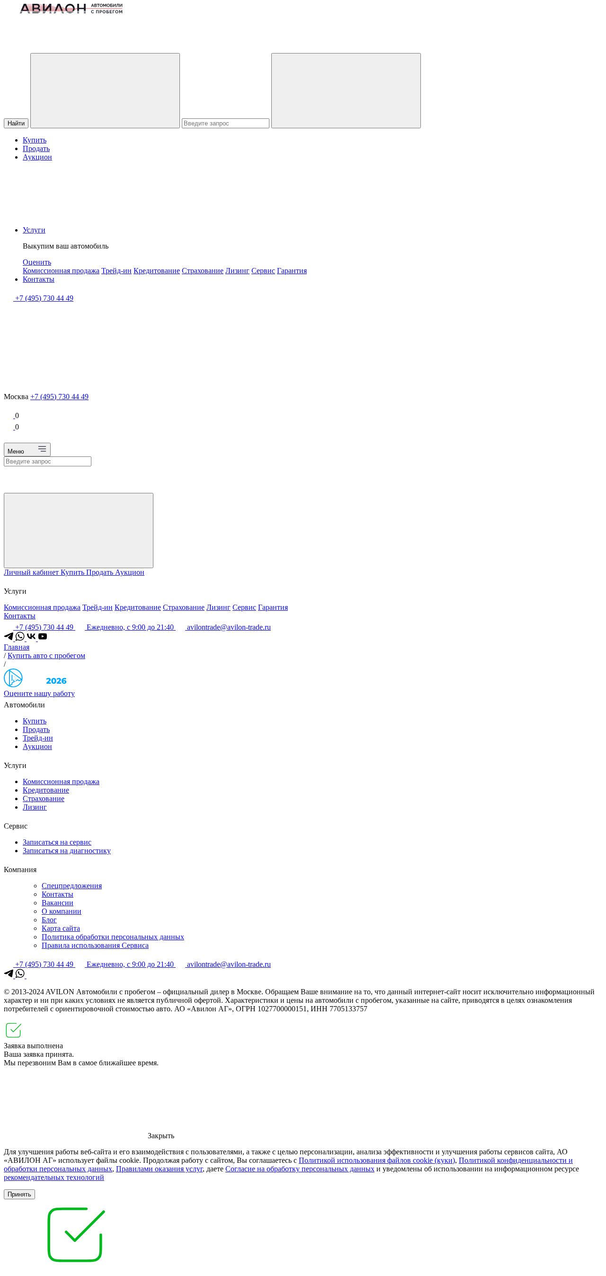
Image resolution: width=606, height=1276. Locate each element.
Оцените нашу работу (39, 693)
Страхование (202, 271)
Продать (36, 148)
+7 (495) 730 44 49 (59, 397)
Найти (16, 123)
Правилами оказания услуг (159, 1169)
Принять (19, 1194)
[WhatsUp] (21, 638)
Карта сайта (61, 928)
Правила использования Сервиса (95, 945)
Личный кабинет (32, 572)
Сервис (263, 271)
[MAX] (31, 976)
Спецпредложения (72, 886)
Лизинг (237, 271)
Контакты (38, 279)
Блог (49, 920)
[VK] (32, 638)
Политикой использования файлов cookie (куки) (377, 1160)
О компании (61, 911)
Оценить (37, 262)
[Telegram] (9, 638)
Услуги (34, 230)
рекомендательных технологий (54, 1177)
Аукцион (37, 157)
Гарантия (292, 271)
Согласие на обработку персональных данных (299, 1169)
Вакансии (57, 903)
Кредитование (157, 271)
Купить (34, 140)
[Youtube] (42, 638)
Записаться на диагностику (67, 851)
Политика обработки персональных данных (113, 937)
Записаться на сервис (57, 842)
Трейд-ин (116, 271)
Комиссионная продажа (61, 271)
